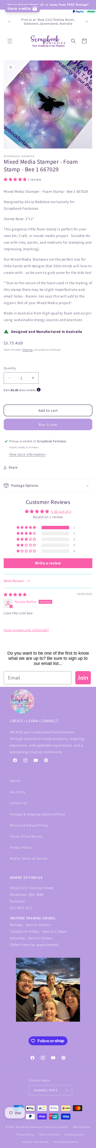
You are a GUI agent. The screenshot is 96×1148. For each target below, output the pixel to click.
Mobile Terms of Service (28, 858)
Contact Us (18, 803)
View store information (27, 454)
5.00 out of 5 (61, 511)
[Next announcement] (86, 21)
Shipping (27, 349)
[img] (15, 594)
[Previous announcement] (9, 21)
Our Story (17, 792)
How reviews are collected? (26, 630)
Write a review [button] (48, 563)
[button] (9, 41)
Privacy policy (25, 1134)
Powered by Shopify (56, 1127)
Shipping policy (74, 1134)
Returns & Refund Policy (29, 825)
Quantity (10, 368)
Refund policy (82, 1127)
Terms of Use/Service (26, 836)
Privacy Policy (20, 847)
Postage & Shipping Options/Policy (37, 814)
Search (15, 781)
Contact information (35, 1142)
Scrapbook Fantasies (29, 1127)
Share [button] (13, 467)
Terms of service (49, 1134)
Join (83, 678)
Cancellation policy (66, 1142)
